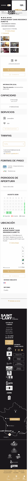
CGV (15, 471)
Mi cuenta (8, 479)
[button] (5, 38)
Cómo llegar (14, 419)
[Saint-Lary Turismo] (22, 5)
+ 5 (14, 50)
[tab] (12, 144)
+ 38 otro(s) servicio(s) (14, 63)
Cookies (22, 472)
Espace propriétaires (18, 364)
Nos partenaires (7, 472)
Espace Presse (19, 359)
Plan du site (21, 471)
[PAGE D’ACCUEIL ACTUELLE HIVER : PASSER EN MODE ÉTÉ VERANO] (9, 5)
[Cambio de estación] (9, 5)
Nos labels (15, 472)
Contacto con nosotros (9, 342)
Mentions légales (8, 471)
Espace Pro (19, 354)
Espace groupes (18, 368)
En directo (24, 479)
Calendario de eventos (16, 479)
